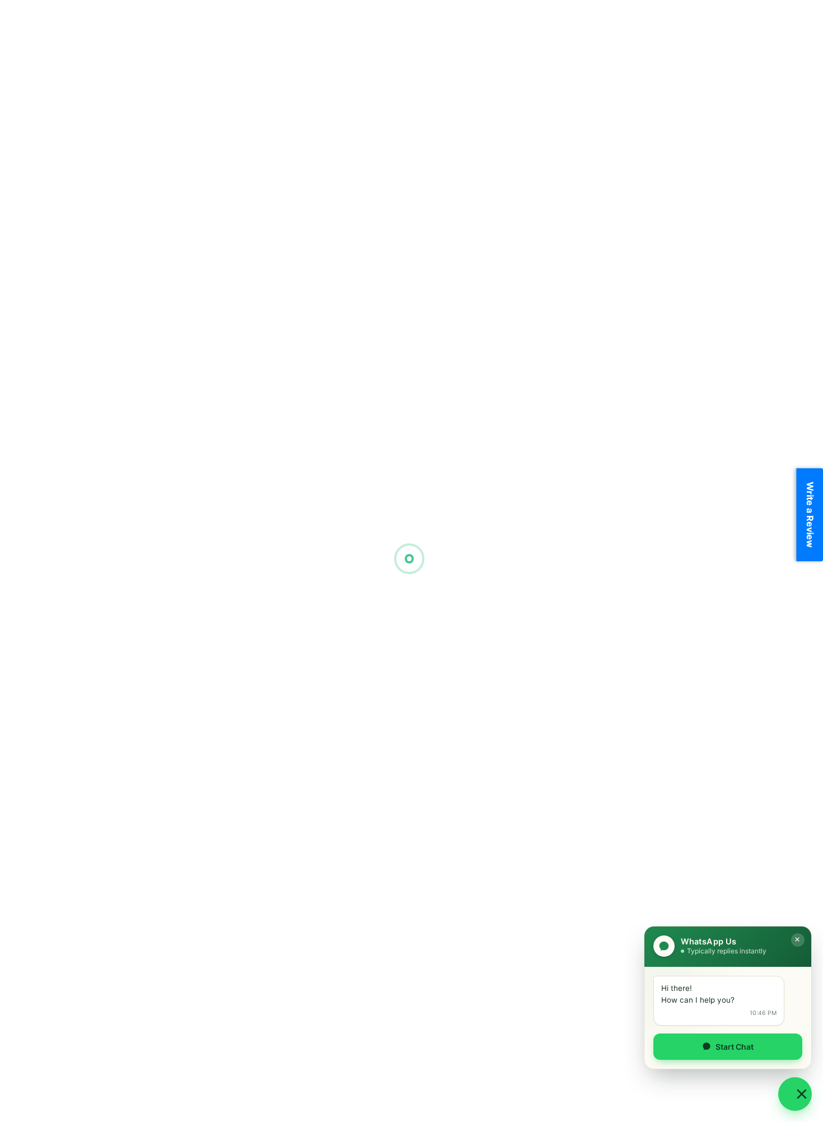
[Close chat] (798, 940)
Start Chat (735, 1046)
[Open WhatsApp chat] (795, 1094)
